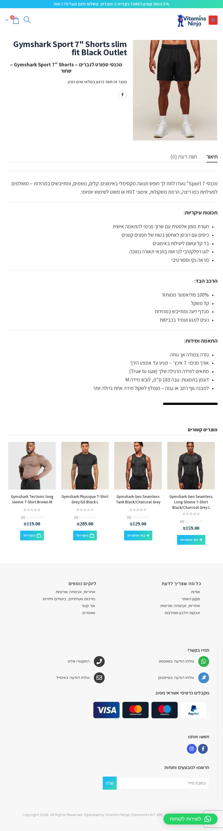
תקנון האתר (190, 599)
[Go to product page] (191, 466)
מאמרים (88, 613)
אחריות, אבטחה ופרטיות (180, 606)
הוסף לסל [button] (82, 535)
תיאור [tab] (212, 156)
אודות (195, 592)
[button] (213, 20)
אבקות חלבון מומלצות (182, 613)
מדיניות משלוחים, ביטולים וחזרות (69, 599)
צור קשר (88, 606)
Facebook (122, 94)
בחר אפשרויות (189, 540)
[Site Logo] (191, 20)
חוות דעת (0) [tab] (183, 156)
